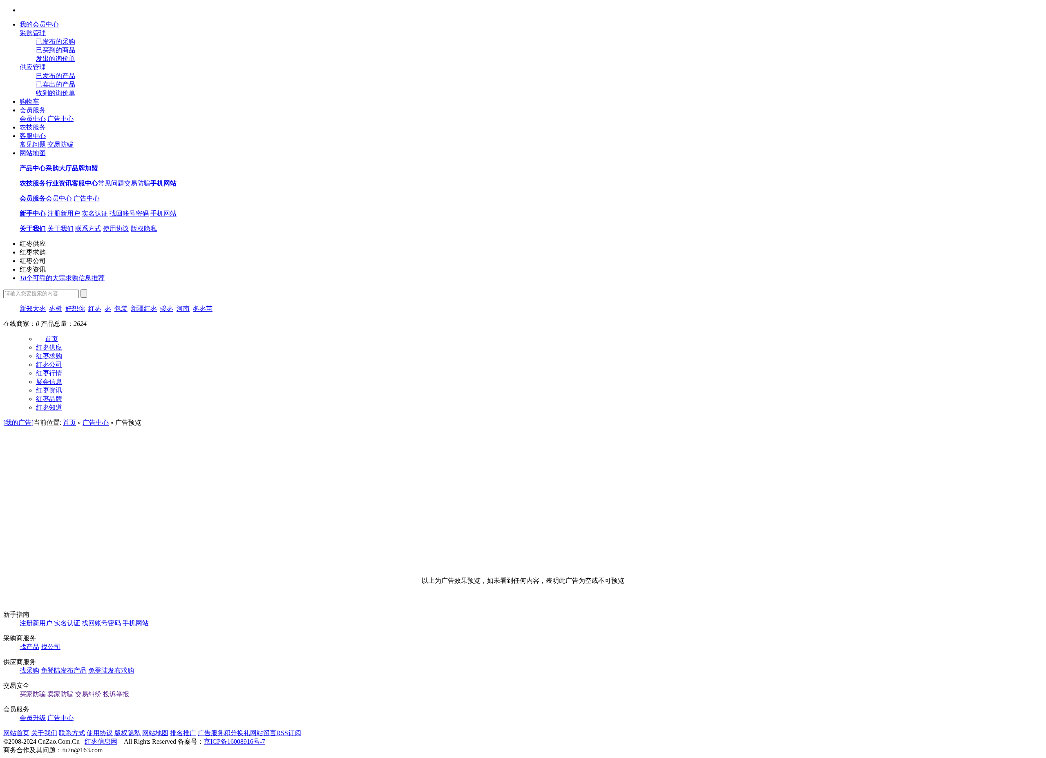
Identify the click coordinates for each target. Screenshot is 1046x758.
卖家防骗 (60, 694)
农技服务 (33, 127)
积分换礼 (237, 732)
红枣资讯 (33, 269)
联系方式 (88, 228)
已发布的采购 (55, 41)
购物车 (29, 101)
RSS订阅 (288, 732)
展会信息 (49, 381)
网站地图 (33, 152)
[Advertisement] (523, 488)
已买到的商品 (55, 50)
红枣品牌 (49, 398)
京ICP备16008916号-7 (234, 741)
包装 (120, 308)
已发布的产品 (55, 75)
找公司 (50, 646)
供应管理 (33, 67)
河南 (183, 308)
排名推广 (183, 732)
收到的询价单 (55, 92)
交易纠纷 (88, 694)
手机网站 (163, 213)
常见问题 (33, 144)
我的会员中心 (39, 24)
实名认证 (95, 213)
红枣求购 (33, 252)
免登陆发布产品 (64, 670)
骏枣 (166, 308)
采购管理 (33, 32)
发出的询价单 (55, 58)
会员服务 (33, 110)
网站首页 (16, 732)
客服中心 (33, 135)
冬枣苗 (202, 308)
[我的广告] (18, 422)
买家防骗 (33, 694)
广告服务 (211, 732)
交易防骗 (60, 144)
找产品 (29, 646)
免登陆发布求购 (111, 670)
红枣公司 (33, 260)
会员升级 (33, 717)
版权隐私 (144, 228)
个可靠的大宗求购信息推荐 (62, 277)
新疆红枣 (144, 308)
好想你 (75, 308)
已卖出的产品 (55, 84)
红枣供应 (33, 243)
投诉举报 (116, 694)
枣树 (55, 308)
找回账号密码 (129, 213)
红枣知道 (49, 407)
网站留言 (263, 732)
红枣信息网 (101, 741)
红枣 (94, 308)
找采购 (29, 670)
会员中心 (33, 118)
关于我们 (60, 228)
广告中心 (60, 118)
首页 (51, 338)
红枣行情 (49, 373)
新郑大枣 (33, 308)
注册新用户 (63, 213)
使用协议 (116, 228)
